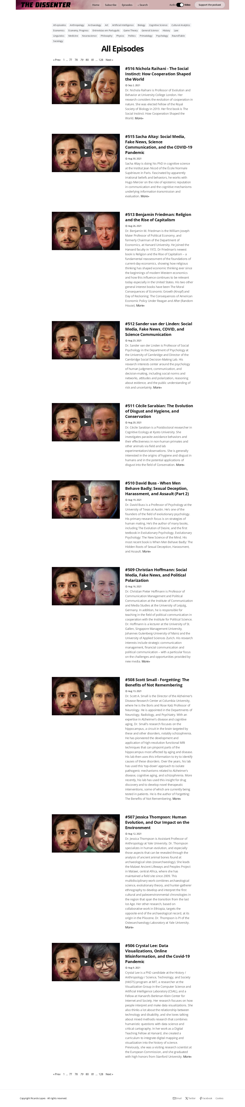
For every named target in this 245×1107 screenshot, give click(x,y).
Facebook (207, 1098)
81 (92, 60)
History (166, 30)
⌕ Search (143, 4)
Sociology (58, 41)
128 (101, 60)
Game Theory (131, 30)
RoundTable (178, 35)
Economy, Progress (78, 30)
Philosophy (106, 35)
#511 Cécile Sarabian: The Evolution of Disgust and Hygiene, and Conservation (159, 411)
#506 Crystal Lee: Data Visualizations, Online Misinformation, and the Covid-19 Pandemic (157, 953)
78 (76, 60)
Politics (132, 35)
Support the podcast (210, 4)
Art (106, 25)
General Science (150, 30)
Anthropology (77, 25)
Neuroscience (89, 35)
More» (139, 118)
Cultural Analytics (181, 25)
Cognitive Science (158, 25)
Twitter (192, 1098)
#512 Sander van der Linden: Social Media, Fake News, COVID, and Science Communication (158, 329)
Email (179, 1098)
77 (70, 60)
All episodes (59, 25)
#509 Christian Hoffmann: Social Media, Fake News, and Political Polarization (156, 575)
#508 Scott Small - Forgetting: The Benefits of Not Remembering (157, 682)
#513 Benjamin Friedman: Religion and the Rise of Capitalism (158, 217)
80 (87, 60)
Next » (109, 60)
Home (96, 4)
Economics (58, 30)
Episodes (127, 4)
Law (176, 30)
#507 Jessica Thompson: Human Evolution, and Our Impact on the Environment (157, 822)
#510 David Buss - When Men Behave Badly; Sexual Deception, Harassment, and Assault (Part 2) (157, 488)
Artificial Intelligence (123, 25)
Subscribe (110, 4)
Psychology (162, 35)
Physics (120, 35)
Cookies (220, 1098)
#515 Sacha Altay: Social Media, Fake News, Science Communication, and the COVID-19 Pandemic (158, 144)
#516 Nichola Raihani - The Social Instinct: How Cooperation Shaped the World (158, 74)
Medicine (73, 35)
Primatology (146, 35)
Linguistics (58, 35)
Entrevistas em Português (106, 30)
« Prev (56, 60)
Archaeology (94, 25)
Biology (141, 25)
